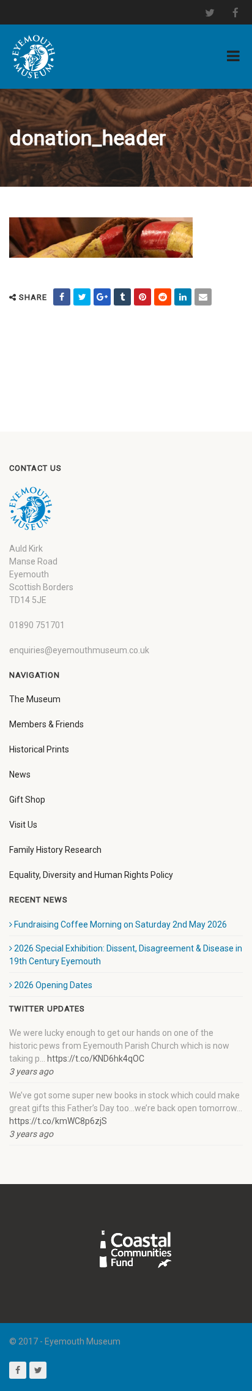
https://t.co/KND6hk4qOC (95, 1058)
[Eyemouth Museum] (33, 56)
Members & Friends (46, 724)
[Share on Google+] (102, 297)
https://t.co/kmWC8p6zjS (58, 1121)
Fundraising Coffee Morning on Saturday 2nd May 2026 (120, 924)
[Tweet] (82, 297)
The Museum (35, 699)
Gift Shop (27, 799)
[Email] (203, 297)
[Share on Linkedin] (182, 297)
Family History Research (55, 850)
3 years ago (31, 1071)
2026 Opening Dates (53, 985)
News (20, 774)
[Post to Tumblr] (122, 297)
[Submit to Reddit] (162, 297)
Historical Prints (39, 749)
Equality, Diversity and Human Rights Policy (91, 875)
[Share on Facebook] (61, 297)
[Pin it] (142, 297)
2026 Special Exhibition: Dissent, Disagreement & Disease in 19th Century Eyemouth (125, 954)
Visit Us (23, 825)
